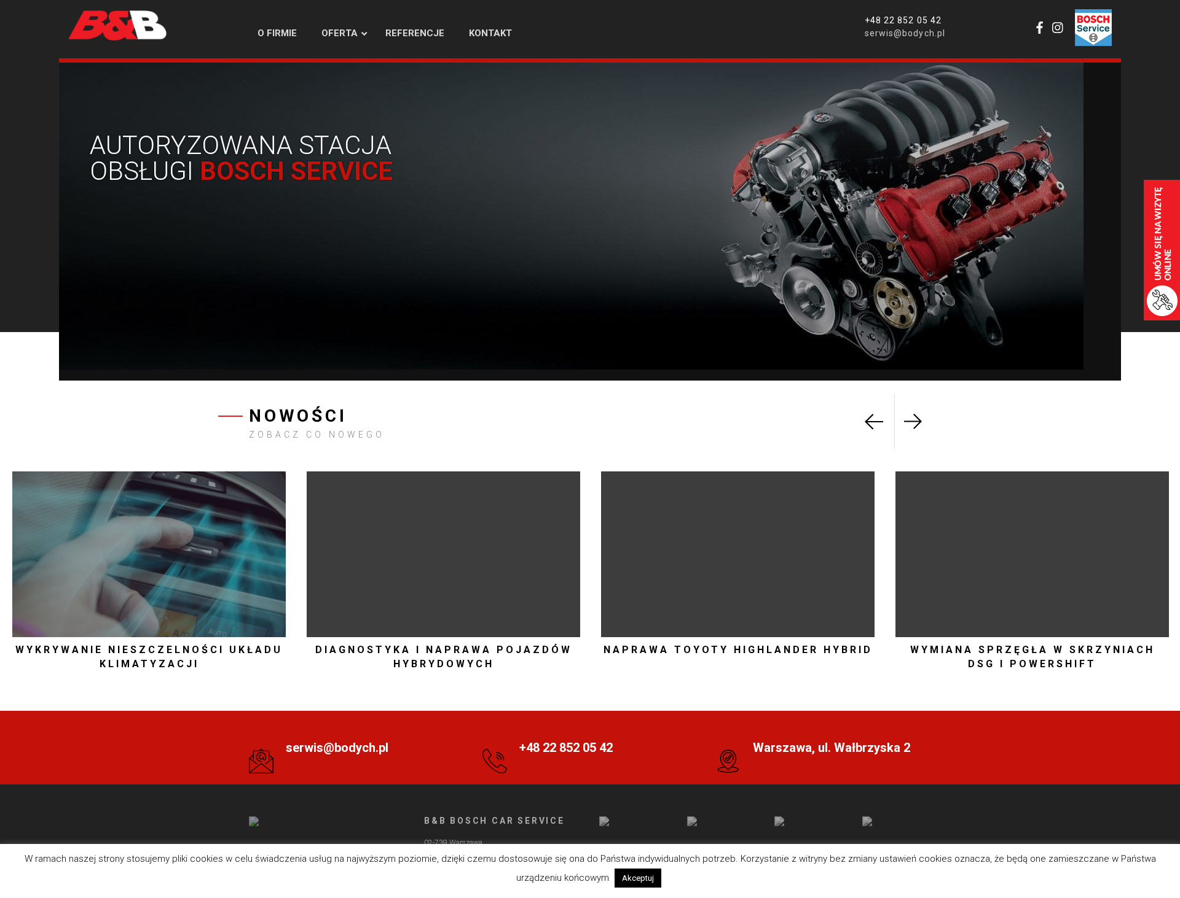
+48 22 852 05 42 (903, 20)
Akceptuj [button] (638, 878)
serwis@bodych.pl (905, 33)
